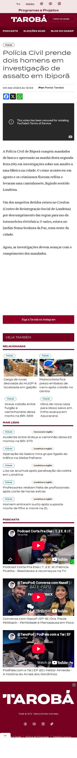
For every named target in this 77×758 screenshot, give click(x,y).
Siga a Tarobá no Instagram (39, 319)
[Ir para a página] (41, 4)
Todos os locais (61, 19)
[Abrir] (50, 4)
